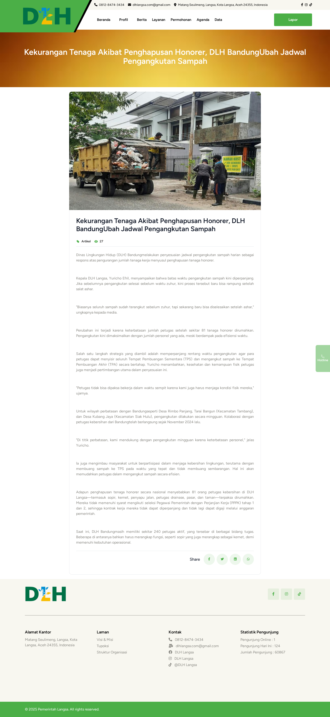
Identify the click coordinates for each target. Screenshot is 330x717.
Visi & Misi (105, 639)
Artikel (86, 241)
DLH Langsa (184, 652)
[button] (209, 559)
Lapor (293, 20)
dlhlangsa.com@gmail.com (151, 5)
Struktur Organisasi (112, 652)
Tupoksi (103, 646)
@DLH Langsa (185, 665)
